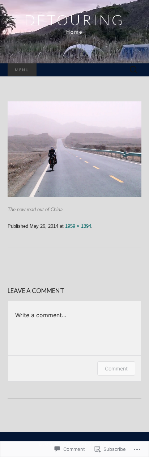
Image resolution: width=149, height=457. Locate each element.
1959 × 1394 (78, 226)
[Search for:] (133, 70)
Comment (116, 368)
